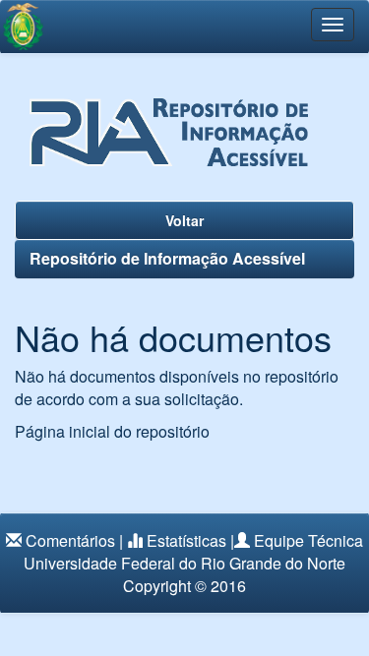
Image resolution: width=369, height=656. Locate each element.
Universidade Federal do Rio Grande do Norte (184, 563)
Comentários (70, 540)
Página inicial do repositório (112, 431)
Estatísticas (186, 540)
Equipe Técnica (308, 540)
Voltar (184, 220)
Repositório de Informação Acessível (167, 258)
